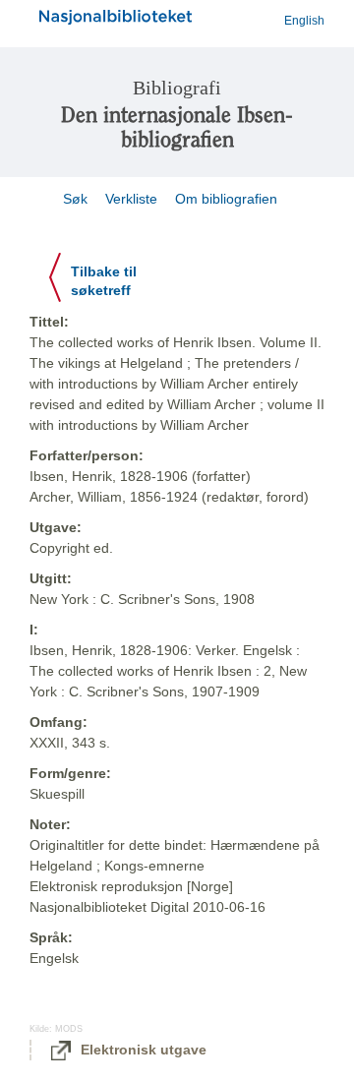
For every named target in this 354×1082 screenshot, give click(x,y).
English (304, 21)
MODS (69, 1029)
